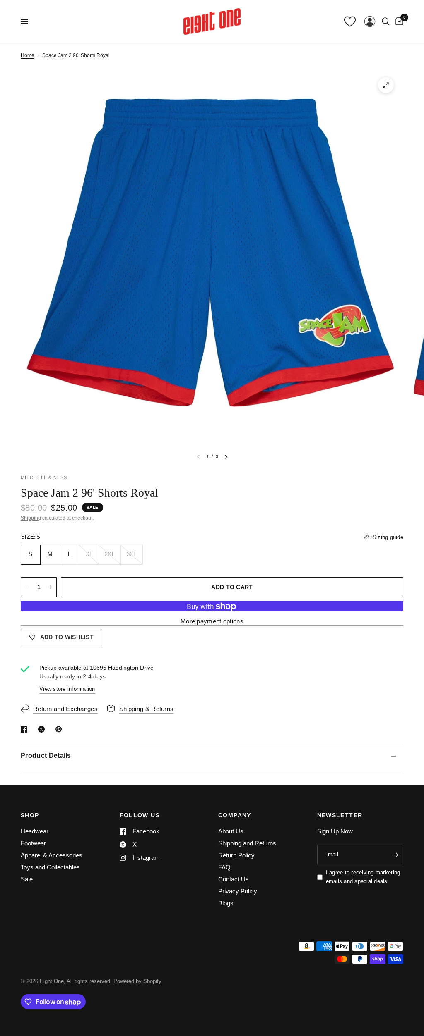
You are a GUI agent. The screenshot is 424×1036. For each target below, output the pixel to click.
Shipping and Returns (247, 843)
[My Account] (370, 21)
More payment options (212, 621)
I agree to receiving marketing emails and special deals (363, 876)
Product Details (46, 755)
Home (27, 55)
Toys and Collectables (50, 867)
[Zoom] (386, 85)
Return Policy (236, 855)
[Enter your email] (395, 854)
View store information (67, 689)
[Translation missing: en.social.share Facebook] (26, 729)
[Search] (386, 21)
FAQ (224, 867)
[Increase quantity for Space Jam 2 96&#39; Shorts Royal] (50, 587)
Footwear (33, 843)
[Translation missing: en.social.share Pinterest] (60, 729)
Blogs (226, 903)
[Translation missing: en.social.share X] (43, 729)
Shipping (31, 518)
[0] (398, 21)
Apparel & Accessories (51, 855)
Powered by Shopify (137, 981)
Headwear (34, 831)
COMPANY (234, 815)
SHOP (30, 815)
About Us (230, 831)
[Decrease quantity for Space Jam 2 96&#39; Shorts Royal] (27, 587)
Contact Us (233, 879)
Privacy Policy (237, 891)
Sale (27, 879)
